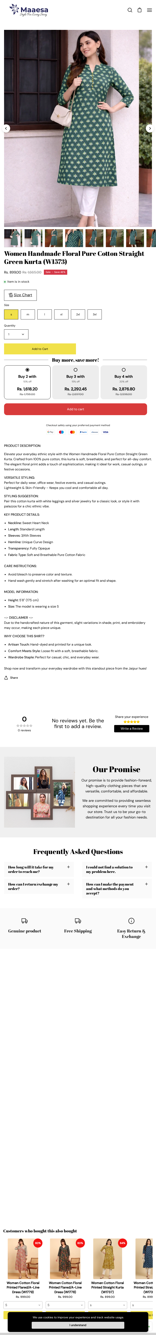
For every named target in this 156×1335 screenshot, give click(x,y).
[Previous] (6, 128)
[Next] (150, 128)
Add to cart (75, 409)
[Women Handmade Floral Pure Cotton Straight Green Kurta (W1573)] (13, 238)
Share (14, 677)
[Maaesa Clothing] (29, 10)
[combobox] (22, 1305)
